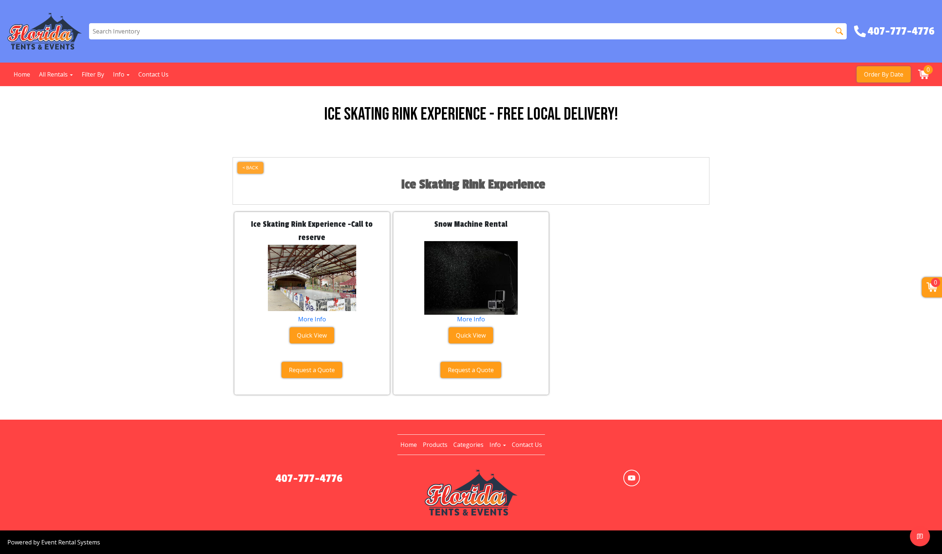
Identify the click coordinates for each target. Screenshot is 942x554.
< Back (250, 167)
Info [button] (119, 74)
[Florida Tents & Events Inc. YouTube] (631, 478)
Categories (468, 445)
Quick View (312, 335)
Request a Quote (312, 370)
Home (22, 74)
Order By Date (883, 74)
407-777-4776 (309, 478)
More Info (312, 319)
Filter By (93, 74)
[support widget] (920, 536)
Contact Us (153, 74)
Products (435, 445)
